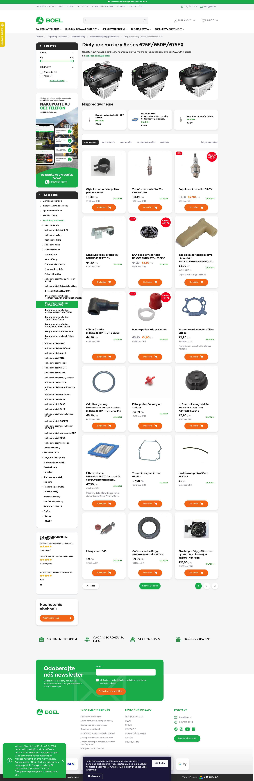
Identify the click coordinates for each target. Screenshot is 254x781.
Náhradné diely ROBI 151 (56, 421)
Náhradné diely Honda (56, 363)
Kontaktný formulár (187, 738)
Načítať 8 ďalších (150, 586)
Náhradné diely (51, 225)
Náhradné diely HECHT (56, 368)
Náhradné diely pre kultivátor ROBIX (59, 415)
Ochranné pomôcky (53, 477)
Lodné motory (51, 492)
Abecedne (164, 142)
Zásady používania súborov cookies (97, 738)
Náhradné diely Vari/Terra (58, 348)
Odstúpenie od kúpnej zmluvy (94, 725)
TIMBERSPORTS (51, 453)
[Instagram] (181, 729)
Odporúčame (90, 142)
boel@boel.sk (185, 717)
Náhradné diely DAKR (55, 373)
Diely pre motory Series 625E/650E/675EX (56, 304)
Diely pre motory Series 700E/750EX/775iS (56, 318)
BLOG (61, 7)
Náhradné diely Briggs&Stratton (61, 286)
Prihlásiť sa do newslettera (111, 691)
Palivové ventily (52, 448)
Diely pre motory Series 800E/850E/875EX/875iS (57, 325)
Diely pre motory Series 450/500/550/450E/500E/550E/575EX (61, 297)
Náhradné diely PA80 (55, 404)
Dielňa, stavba (50, 216)
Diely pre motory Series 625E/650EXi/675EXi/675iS (58, 311)
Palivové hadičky (53, 274)
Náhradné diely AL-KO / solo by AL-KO (60, 280)
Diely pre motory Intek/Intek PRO (59, 337)
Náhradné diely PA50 (55, 399)
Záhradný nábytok (53, 506)
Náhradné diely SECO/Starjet (59, 378)
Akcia (47, 76)
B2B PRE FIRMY (135, 7)
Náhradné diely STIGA (55, 382)
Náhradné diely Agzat (55, 353)
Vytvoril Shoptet (190, 777)
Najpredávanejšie (146, 142)
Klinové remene (52, 250)
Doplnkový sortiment (53, 220)
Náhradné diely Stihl (54, 343)
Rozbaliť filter (57, 81)
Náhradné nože (52, 245)
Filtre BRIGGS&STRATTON (57, 291)
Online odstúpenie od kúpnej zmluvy (97, 721)
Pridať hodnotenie (51, 618)
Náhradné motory (53, 235)
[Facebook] (176, 729)
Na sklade (50, 72)
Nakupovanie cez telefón (92, 749)
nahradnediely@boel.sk (97, 56)
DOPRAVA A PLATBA (45, 7)
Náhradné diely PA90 (55, 409)
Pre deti (48, 482)
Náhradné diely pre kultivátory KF (60, 389)
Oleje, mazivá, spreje (54, 458)
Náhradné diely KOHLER (56, 230)
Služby (47, 511)
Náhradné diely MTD (55, 358)
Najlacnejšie (108, 142)
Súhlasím (160, 763)
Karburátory (51, 255)
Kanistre (48, 472)
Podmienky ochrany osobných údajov (98, 733)
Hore (92, 586)
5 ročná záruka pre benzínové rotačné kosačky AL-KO (98, 743)
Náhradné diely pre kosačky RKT (60, 433)
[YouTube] (187, 729)
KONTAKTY (83, 7)
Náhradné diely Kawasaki (57, 443)
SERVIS (70, 7)
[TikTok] (194, 729)
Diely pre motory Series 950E (59, 332)
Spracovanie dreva (52, 211)
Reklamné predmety (54, 487)
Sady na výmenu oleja (54, 462)
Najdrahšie (126, 142)
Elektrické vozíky (52, 497)
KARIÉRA (121, 7)
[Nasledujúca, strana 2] (206, 586)
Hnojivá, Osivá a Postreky (55, 206)
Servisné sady (50, 467)
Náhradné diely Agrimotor (57, 395)
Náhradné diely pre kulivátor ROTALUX (59, 427)
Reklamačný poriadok (90, 729)
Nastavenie (94, 776)
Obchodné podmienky (91, 717)
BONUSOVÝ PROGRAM (102, 7)
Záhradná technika (52, 201)
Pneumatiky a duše (54, 269)
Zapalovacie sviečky (55, 264)
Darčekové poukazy (53, 501)
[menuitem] (49, 29)
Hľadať (145, 20)
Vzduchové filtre (53, 240)
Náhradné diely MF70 (55, 438)
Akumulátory (51, 259)
